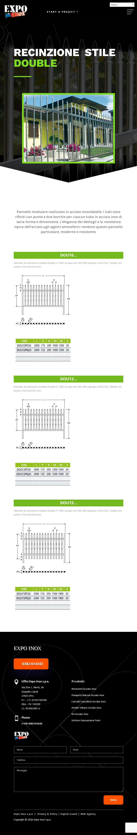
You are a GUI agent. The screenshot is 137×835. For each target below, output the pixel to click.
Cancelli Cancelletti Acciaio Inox (89, 701)
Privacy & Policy (47, 813)
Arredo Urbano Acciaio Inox (86, 707)
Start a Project (61, 11)
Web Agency (88, 813)
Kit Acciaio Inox (80, 714)
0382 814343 (32, 663)
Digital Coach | (70, 813)
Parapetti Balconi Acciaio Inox (88, 695)
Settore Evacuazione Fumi (86, 720)
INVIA (113, 799)
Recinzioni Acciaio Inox (84, 688)
